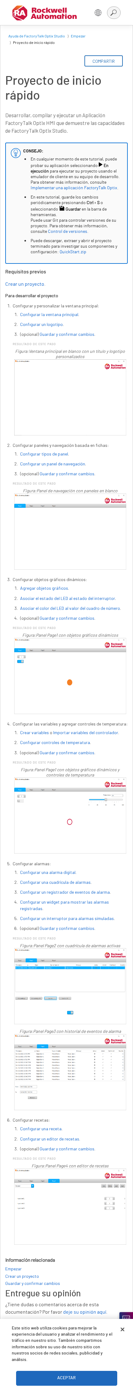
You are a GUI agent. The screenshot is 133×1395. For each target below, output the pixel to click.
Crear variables (34, 732)
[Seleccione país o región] (98, 12)
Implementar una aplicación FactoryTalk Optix (74, 188)
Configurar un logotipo (41, 324)
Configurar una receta (41, 1128)
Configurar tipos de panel (44, 453)
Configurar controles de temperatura (55, 742)
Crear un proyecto (24, 284)
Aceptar (66, 1378)
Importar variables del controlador (85, 732)
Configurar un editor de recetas (49, 1138)
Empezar (78, 36)
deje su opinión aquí (84, 1312)
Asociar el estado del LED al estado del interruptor (67, 598)
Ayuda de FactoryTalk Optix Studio (36, 36)
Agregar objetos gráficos (44, 588)
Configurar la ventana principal (49, 314)
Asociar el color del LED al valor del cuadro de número (70, 608)
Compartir (103, 61)
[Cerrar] (122, 1329)
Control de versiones (67, 231)
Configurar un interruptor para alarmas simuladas (67, 918)
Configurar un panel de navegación (52, 463)
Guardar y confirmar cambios (67, 334)
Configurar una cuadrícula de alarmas (55, 882)
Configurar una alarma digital (47, 872)
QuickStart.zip (73, 252)
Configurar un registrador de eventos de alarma (65, 892)
